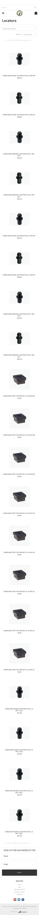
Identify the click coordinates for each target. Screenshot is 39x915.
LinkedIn (19, 899)
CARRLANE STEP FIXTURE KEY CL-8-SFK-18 (19, 552)
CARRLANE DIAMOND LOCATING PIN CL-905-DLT (19, 196)
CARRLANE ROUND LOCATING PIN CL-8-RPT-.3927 (19, 791)
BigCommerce (23, 912)
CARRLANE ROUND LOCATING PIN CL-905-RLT (19, 115)
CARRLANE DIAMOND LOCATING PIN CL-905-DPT (19, 155)
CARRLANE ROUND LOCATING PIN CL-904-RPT (19, 236)
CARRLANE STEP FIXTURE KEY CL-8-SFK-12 (19, 670)
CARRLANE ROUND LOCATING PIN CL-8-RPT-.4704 (19, 750)
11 (26, 40)
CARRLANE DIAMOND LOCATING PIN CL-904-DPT (19, 315)
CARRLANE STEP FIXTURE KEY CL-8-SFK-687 (19, 396)
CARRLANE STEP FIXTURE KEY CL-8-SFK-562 (19, 474)
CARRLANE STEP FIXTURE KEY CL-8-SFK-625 (19, 435)
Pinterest (15, 899)
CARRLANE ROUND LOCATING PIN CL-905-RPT (19, 75)
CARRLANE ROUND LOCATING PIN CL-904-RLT (19, 275)
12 (29, 40)
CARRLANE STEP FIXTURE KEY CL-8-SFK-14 (19, 630)
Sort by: (18, 34)
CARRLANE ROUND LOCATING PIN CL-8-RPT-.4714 (19, 710)
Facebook (23, 899)
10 (24, 40)
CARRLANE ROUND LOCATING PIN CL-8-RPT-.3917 (19, 832)
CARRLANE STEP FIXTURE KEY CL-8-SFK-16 (19, 591)
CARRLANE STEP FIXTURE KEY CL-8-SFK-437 (19, 513)
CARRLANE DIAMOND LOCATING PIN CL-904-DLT (19, 356)
